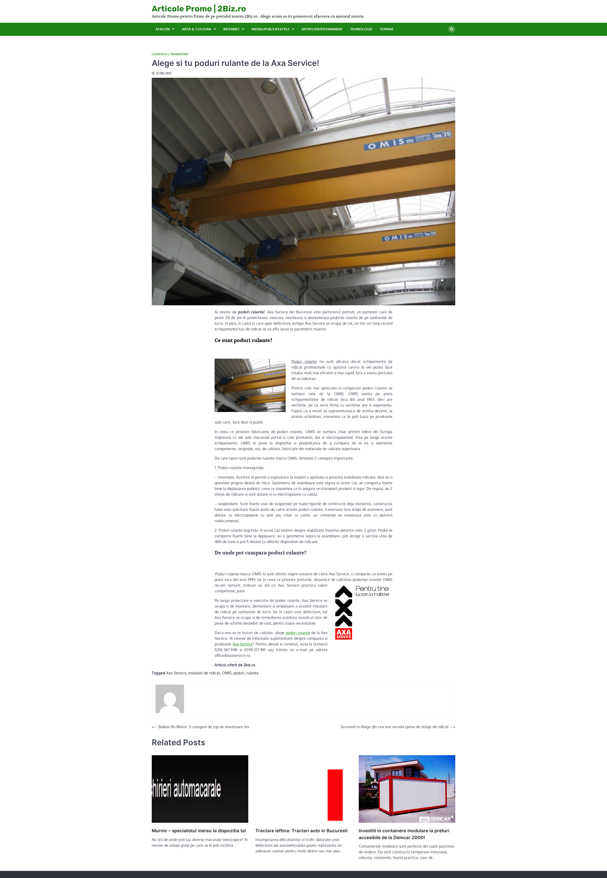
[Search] (451, 29)
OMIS (227, 673)
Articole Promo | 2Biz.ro (199, 8)
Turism (386, 29)
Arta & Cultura (196, 29)
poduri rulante (298, 632)
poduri (239, 673)
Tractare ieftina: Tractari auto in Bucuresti (301, 830)
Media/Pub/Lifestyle (271, 29)
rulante (252, 673)
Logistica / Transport (170, 54)
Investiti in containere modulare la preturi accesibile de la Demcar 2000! (404, 834)
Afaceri (163, 29)
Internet (231, 29)
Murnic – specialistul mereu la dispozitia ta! (199, 830)
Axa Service (243, 644)
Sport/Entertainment (322, 29)
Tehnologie (361, 29)
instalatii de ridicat (204, 673)
